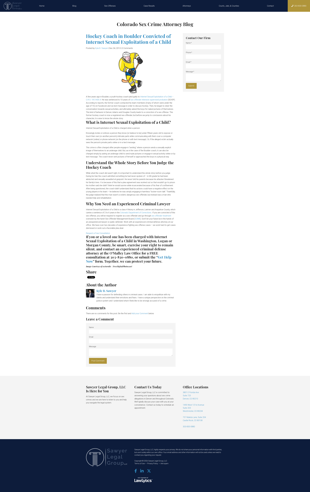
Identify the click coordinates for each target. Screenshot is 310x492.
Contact (270, 6)
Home (41, 6)
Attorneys (187, 6)
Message (92, 346)
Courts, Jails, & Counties (229, 6)
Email (91, 337)
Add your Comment (140, 313)
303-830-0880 (300, 6)
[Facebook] (135, 471)
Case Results (149, 6)
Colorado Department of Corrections (135, 212)
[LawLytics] (143, 480)
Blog (74, 6)
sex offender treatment (161, 216)
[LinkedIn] (142, 471)
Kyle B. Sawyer (101, 48)
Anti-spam (164, 463)
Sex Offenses (110, 6)
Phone (189, 52)
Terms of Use (139, 463)
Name (91, 327)
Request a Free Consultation (98, 233)
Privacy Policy (152, 463)
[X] (149, 471)
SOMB (137, 219)
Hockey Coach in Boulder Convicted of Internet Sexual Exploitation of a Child (128, 39)
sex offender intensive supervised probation (149, 100)
